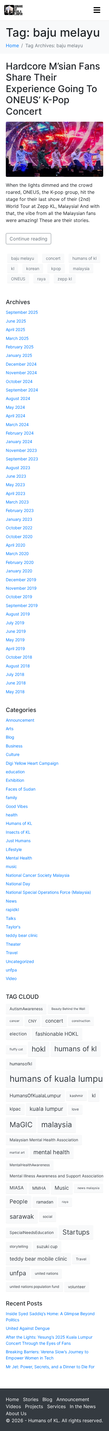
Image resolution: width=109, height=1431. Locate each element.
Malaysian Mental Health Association (44, 1139)
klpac (15, 1109)
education (15, 771)
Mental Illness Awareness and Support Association (56, 1176)
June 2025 (16, 320)
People (19, 1201)
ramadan (44, 1201)
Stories (30, 1399)
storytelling (19, 1246)
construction (81, 1021)
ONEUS (18, 278)
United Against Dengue (28, 1328)
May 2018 (15, 691)
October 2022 (19, 527)
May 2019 (15, 639)
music (11, 866)
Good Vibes (17, 806)
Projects (34, 1406)
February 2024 (20, 432)
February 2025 (20, 346)
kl (12, 268)
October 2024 (19, 381)
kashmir (76, 1095)
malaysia (81, 268)
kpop (56, 268)
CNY (32, 1021)
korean (32, 268)
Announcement (20, 720)
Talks (11, 918)
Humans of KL (19, 823)
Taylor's (13, 926)
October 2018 (19, 657)
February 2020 (20, 562)
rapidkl (12, 909)
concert (53, 258)
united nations (46, 1273)
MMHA (39, 1188)
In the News (83, 1406)
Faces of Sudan (20, 788)
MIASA (17, 1188)
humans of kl (84, 258)
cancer (14, 1021)
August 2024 (18, 398)
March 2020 (17, 553)
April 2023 (15, 493)
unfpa (11, 969)
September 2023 (22, 458)
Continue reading (28, 239)
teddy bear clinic (22, 935)
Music (62, 1188)
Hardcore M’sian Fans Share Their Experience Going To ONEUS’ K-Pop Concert (53, 88)
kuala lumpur (46, 1109)
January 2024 (19, 441)
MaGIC (21, 1124)
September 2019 (22, 605)
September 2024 (22, 389)
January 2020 (19, 570)
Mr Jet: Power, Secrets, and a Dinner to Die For (50, 1366)
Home (12, 1399)
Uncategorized (20, 961)
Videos (13, 1406)
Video (11, 978)
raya (41, 278)
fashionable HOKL (56, 1034)
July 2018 (15, 674)
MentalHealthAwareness (30, 1165)
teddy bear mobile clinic (38, 1259)
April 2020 (15, 544)
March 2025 (17, 338)
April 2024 (15, 415)
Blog (10, 737)
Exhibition (15, 780)
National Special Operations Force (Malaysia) (48, 892)
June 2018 (16, 682)
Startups (76, 1232)
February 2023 (20, 510)
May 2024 (15, 407)
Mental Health (19, 857)
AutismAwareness (26, 1008)
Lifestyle (14, 849)
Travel (11, 952)
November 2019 (21, 588)
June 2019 (16, 631)
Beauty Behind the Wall (68, 1009)
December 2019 (21, 579)
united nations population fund (34, 1286)
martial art (17, 1152)
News (11, 900)
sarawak (22, 1216)
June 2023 (16, 476)
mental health (51, 1152)
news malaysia (88, 1188)
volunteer (76, 1286)
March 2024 (17, 424)
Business (14, 745)
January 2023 (19, 519)
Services (56, 1406)
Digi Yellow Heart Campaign (32, 763)
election (18, 1034)
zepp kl (65, 278)
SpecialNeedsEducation (32, 1232)
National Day (18, 883)
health (11, 814)
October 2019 (19, 596)
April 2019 (15, 648)
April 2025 (15, 329)
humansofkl (21, 1063)
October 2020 (19, 536)
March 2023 (17, 501)
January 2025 (19, 355)
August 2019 (18, 613)
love (75, 1109)
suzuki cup (47, 1246)
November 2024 (21, 372)
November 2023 (21, 450)
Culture (12, 754)
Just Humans (18, 840)
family (11, 797)
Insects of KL (18, 832)
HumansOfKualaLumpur (35, 1095)
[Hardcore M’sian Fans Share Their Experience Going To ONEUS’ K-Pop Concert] (54, 149)
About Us (16, 1413)
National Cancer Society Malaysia (37, 875)
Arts (9, 728)
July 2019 (15, 622)
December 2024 (21, 364)
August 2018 (18, 665)
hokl (39, 1049)
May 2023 (15, 484)
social (47, 1216)
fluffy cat (16, 1049)
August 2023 (18, 467)
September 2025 (22, 312)
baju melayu (22, 258)
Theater (13, 944)
